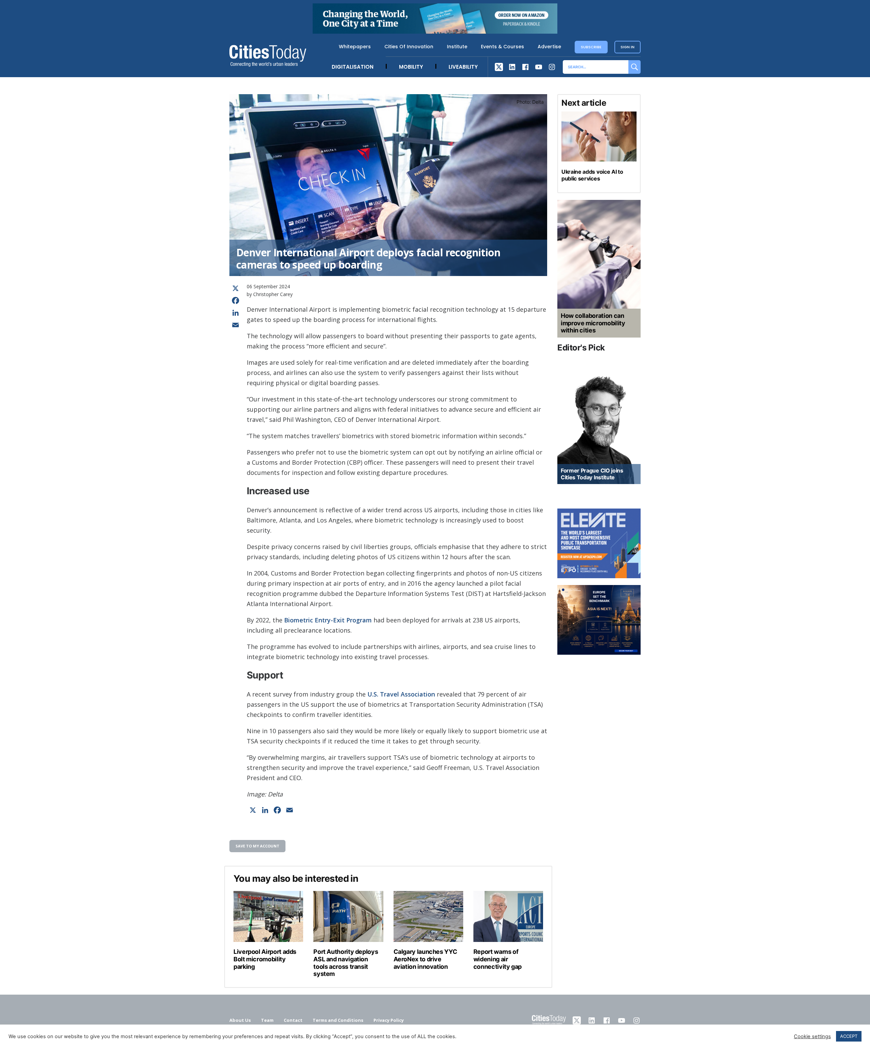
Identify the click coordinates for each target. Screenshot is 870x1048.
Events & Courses (502, 46)
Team (267, 1020)
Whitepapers (355, 46)
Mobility (411, 66)
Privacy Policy (388, 1020)
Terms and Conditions (338, 1020)
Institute (457, 46)
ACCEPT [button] (848, 1036)
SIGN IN (627, 47)
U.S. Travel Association (401, 694)
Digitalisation (352, 66)
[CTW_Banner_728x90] (435, 31)
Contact (293, 1020)
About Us (240, 1020)
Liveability (463, 66)
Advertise (549, 46)
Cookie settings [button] (812, 1036)
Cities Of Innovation (408, 46)
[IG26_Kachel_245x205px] (599, 543)
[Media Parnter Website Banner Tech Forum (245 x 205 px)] (599, 620)
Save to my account (257, 845)
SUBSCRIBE (591, 47)
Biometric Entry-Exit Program (328, 620)
